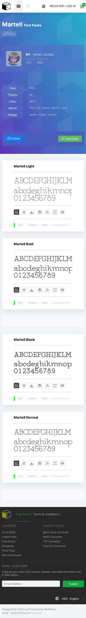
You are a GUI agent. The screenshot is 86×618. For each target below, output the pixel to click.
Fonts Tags (8, 550)
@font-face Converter (56, 532)
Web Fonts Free (6, 6)
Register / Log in (63, 6)
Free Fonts (23, 514)
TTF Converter (51, 541)
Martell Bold (23, 244)
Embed (15, 138)
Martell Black (24, 339)
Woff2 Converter (52, 536)
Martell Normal (26, 417)
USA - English (70, 598)
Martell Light (24, 166)
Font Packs (8, 541)
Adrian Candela (43, 54)
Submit (73, 584)
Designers (8, 546)
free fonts (36, 612)
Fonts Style (8, 532)
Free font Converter (54, 546)
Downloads (71, 138)
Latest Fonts (9, 536)
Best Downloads (11, 555)
